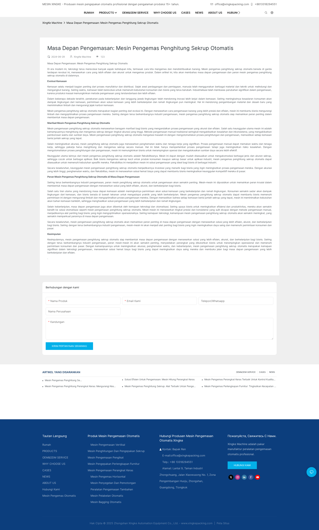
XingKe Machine (52, 22)
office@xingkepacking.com (232, 4)
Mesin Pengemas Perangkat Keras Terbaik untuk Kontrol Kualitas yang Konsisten (240, 379)
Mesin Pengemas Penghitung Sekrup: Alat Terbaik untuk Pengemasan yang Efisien (161, 386)
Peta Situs (222, 523)
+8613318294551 (265, 4)
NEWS (272, 372)
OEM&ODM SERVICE (246, 372)
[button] (239, 12)
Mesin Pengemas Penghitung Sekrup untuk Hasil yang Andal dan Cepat (64, 380)
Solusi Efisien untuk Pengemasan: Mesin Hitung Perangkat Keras (160, 379)
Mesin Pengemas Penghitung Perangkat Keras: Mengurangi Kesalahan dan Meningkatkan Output (81, 386)
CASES (262, 372)
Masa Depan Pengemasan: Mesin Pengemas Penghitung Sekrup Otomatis (112, 22)
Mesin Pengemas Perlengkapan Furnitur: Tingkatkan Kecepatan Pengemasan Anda (240, 386)
